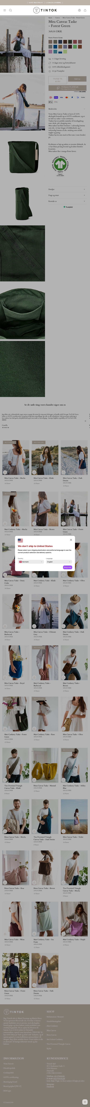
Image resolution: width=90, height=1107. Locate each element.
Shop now (67, 567)
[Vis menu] (4, 10)
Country (20, 558)
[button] (71, 540)
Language (49, 558)
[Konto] (79, 10)
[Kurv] (85, 10)
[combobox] (24, 562)
